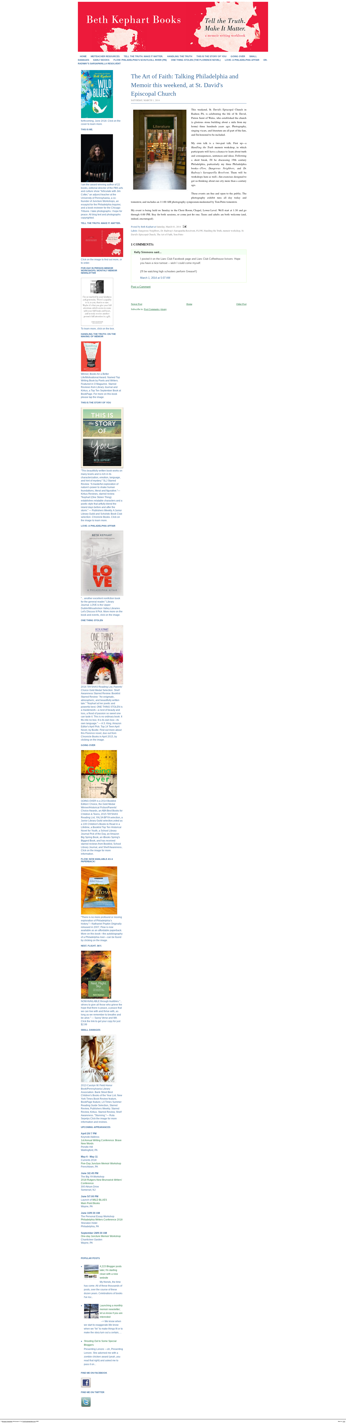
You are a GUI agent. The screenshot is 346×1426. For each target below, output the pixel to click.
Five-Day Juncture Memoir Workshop (101, 1163)
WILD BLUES (99, 1199)
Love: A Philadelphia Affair (242, 60)
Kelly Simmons (143, 252)
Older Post (241, 303)
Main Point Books (90, 1203)
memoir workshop (231, 230)
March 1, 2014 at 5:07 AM (155, 277)
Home (83, 56)
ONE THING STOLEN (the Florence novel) (196, 60)
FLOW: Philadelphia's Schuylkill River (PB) (140, 60)
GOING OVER (238, 56)
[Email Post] (184, 226)
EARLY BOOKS (101, 60)
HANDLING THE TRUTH (179, 56)
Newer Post (136, 303)
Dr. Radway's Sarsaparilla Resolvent (178, 230)
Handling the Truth (213, 230)
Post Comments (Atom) (155, 309)
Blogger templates (7, 1421)
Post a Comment (141, 286)
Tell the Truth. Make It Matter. (143, 56)
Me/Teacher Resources (105, 56)
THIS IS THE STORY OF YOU (211, 56)
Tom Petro (178, 234)
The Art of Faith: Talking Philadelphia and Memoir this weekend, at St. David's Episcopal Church (184, 85)
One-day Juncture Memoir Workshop (101, 1236)
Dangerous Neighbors (148, 230)
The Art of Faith (164, 234)
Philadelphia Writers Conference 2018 (102, 1219)
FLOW (199, 230)
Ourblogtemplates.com (29, 1421)
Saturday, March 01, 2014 (168, 226)
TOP (344, 1421)
